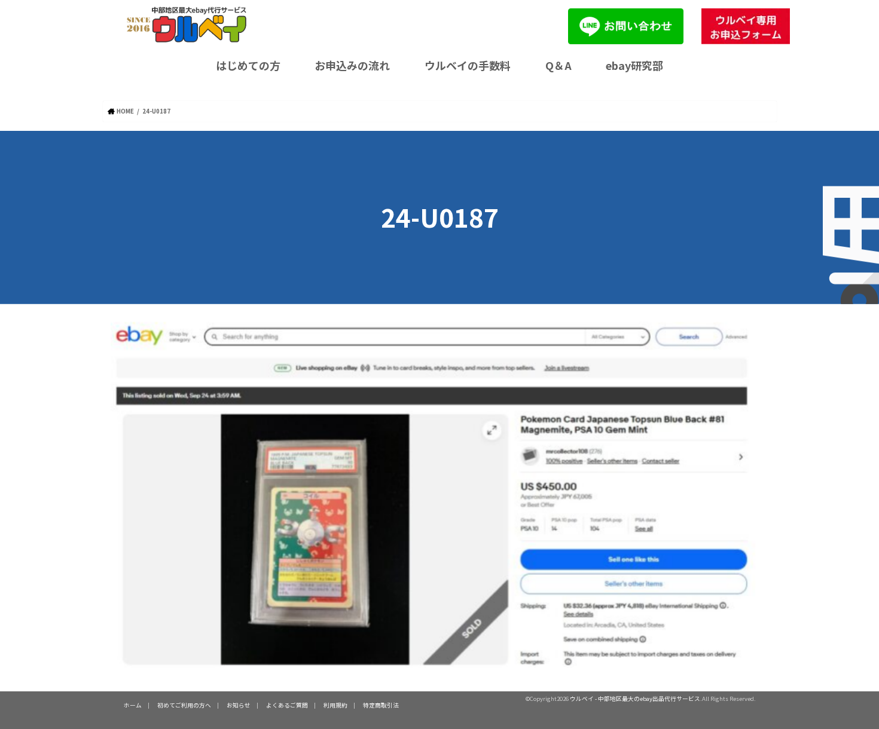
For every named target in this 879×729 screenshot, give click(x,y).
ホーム (133, 705)
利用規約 (335, 705)
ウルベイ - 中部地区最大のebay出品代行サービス (635, 698)
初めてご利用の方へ (184, 705)
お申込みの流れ (352, 65)
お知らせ (239, 705)
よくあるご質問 (287, 705)
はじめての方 (248, 65)
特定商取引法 (381, 705)
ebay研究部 (634, 65)
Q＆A (558, 65)
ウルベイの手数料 (468, 65)
